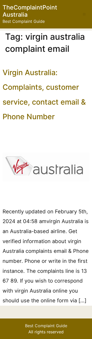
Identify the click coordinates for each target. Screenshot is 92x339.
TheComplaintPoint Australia (30, 11)
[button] (84, 14)
